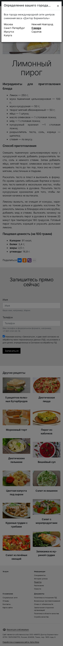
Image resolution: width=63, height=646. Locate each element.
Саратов (36, 31)
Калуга (8, 35)
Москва (8, 24)
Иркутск (9, 31)
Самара (36, 27)
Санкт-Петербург (14, 27)
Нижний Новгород (42, 24)
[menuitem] (17, 24)
